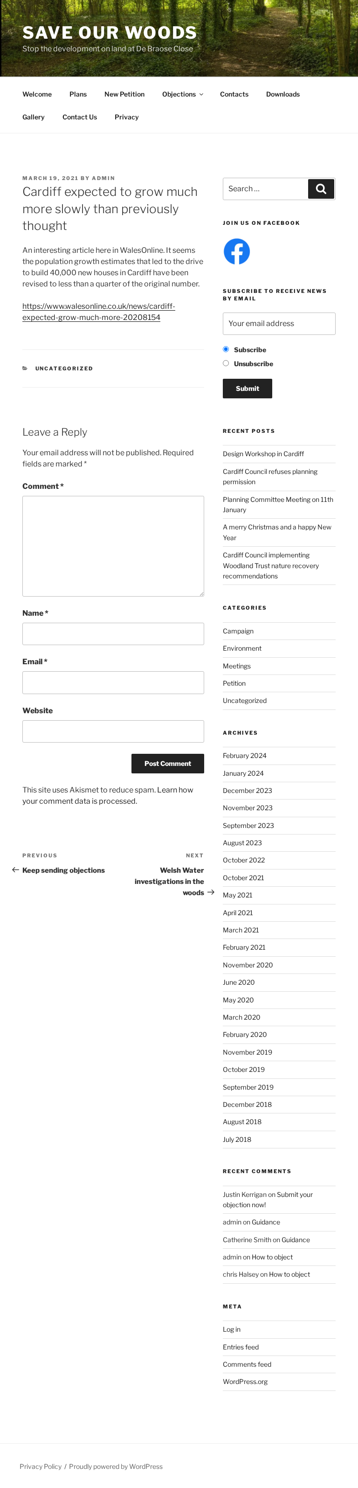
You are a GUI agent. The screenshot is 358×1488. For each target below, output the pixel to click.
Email (35, 661)
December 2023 (247, 790)
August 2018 (242, 1122)
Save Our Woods (110, 32)
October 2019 (244, 1069)
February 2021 (244, 947)
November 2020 (248, 965)
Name (35, 613)
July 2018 (237, 1139)
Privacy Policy (41, 1466)
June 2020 (239, 982)
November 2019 (247, 1052)
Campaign (238, 631)
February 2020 (245, 1034)
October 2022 (244, 860)
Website (37, 710)
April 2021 (238, 913)
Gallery (33, 117)
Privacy (127, 117)
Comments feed (247, 1364)
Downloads (283, 94)
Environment (242, 648)
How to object (272, 1257)
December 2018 (247, 1104)
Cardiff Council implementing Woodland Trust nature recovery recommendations (271, 565)
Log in (232, 1329)
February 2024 (245, 755)
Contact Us (79, 117)
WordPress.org (245, 1381)
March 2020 (242, 1017)
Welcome (37, 94)
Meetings (237, 666)
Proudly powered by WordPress (116, 1466)
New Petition (124, 94)
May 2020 (238, 1000)
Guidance (266, 1222)
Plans (78, 94)
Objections (179, 94)
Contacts (234, 94)
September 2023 (248, 825)
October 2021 (243, 878)
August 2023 (242, 843)
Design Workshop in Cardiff (263, 454)
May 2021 (238, 895)
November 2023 (248, 808)
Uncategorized (64, 368)
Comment (43, 486)
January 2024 (243, 773)
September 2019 (248, 1087)
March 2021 (241, 930)
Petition (234, 683)
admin (103, 178)
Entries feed (241, 1347)
